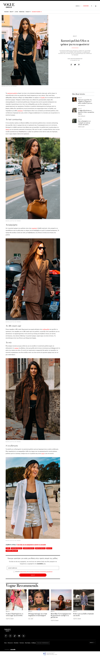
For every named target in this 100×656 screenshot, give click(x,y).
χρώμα (17, 348)
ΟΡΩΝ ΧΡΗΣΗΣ (23, 571)
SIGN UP (33, 575)
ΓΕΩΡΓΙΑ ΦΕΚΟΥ (10, 618)
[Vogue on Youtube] (19, 635)
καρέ (42, 453)
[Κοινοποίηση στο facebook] (71, 65)
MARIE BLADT (81, 126)
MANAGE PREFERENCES (43, 642)
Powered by (7, 649)
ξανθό (43, 97)
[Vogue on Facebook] (6, 635)
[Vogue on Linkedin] (23, 635)
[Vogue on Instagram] (10, 635)
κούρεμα (20, 110)
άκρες (7, 129)
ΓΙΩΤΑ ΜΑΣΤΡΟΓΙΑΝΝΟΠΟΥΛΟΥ (75, 58)
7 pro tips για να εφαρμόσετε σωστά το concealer (31, 544)
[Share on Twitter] (75, 65)
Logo (19, 631)
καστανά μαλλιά (12, 93)
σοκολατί (34, 228)
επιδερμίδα (46, 329)
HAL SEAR (30, 618)
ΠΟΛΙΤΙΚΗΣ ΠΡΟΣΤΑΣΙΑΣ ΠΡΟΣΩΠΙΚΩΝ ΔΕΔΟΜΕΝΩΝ (40, 571)
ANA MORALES (81, 105)
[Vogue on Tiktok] (15, 635)
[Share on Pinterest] (79, 65)
